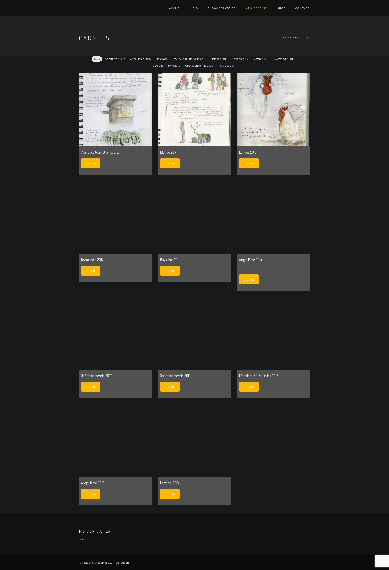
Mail (81, 539)
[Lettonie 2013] (194, 440)
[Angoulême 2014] (273, 217)
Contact (302, 8)
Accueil (176, 8)
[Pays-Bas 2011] (194, 217)
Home (287, 37)
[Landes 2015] (273, 109)
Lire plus (90, 163)
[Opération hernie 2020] (115, 333)
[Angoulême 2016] (115, 440)
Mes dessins (256, 8)
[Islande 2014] (194, 109)
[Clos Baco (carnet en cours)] (115, 109)
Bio (195, 8)
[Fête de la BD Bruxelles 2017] (273, 333)
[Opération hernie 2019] (194, 333)
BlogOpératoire (222, 8)
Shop (281, 8)
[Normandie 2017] (115, 217)
